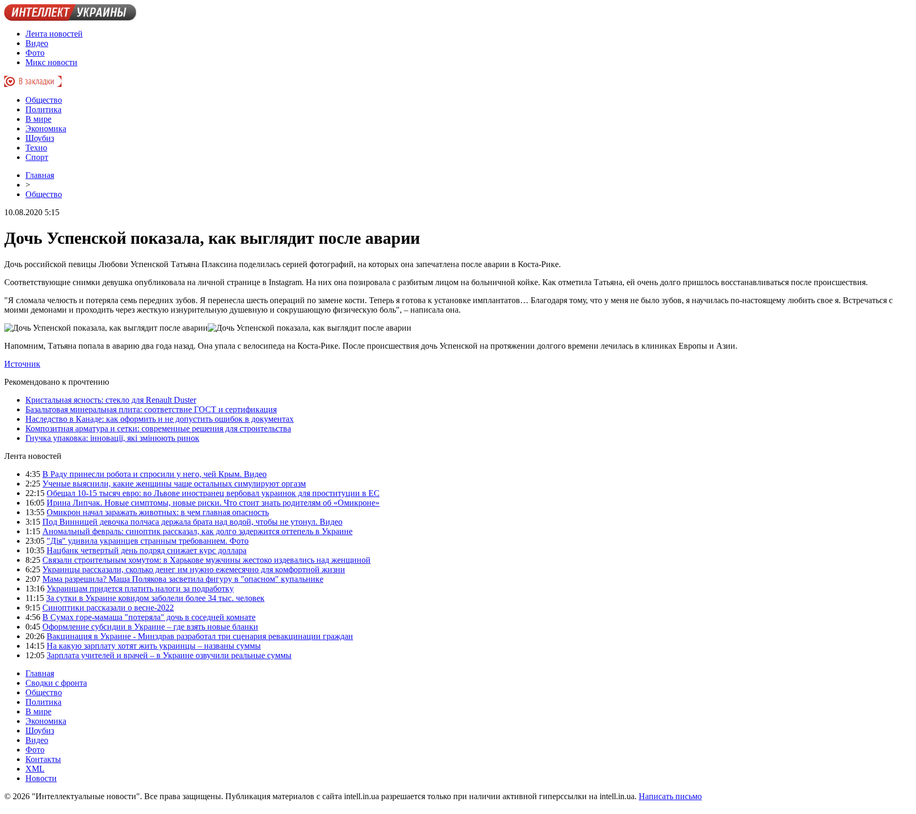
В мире (38, 118)
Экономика (45, 128)
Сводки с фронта (56, 682)
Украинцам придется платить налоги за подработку (140, 588)
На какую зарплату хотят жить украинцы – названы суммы (154, 645)
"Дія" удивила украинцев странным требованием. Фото (148, 540)
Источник (22, 363)
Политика (43, 109)
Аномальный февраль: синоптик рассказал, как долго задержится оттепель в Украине (197, 531)
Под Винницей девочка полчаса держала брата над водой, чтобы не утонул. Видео (192, 521)
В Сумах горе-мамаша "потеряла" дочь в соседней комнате (149, 617)
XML (35, 768)
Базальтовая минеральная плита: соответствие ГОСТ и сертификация (151, 409)
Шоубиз (39, 138)
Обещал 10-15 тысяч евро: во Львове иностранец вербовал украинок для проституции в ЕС (213, 493)
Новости (41, 778)
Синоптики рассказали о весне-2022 (108, 607)
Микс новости (51, 62)
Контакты (43, 759)
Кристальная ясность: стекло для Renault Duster (110, 399)
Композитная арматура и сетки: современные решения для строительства (158, 428)
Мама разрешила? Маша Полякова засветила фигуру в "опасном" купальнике (182, 578)
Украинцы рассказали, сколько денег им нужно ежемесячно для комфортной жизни (193, 569)
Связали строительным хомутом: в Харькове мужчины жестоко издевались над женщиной (206, 559)
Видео (36, 43)
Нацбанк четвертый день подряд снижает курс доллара (146, 550)
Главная (39, 175)
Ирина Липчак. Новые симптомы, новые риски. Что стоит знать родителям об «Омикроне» (213, 502)
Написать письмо (670, 796)
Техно (36, 147)
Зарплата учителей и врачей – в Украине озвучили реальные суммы (169, 655)
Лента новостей (54, 33)
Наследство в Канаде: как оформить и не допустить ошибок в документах (159, 418)
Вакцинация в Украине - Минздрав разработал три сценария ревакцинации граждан (200, 636)
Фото (35, 52)
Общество (43, 99)
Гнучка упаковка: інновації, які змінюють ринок (112, 438)
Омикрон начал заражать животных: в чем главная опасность (158, 512)
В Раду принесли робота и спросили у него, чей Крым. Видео (154, 474)
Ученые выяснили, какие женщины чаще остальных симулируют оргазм (174, 483)
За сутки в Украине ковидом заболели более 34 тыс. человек (155, 598)
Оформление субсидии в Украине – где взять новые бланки (150, 626)
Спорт (36, 157)
